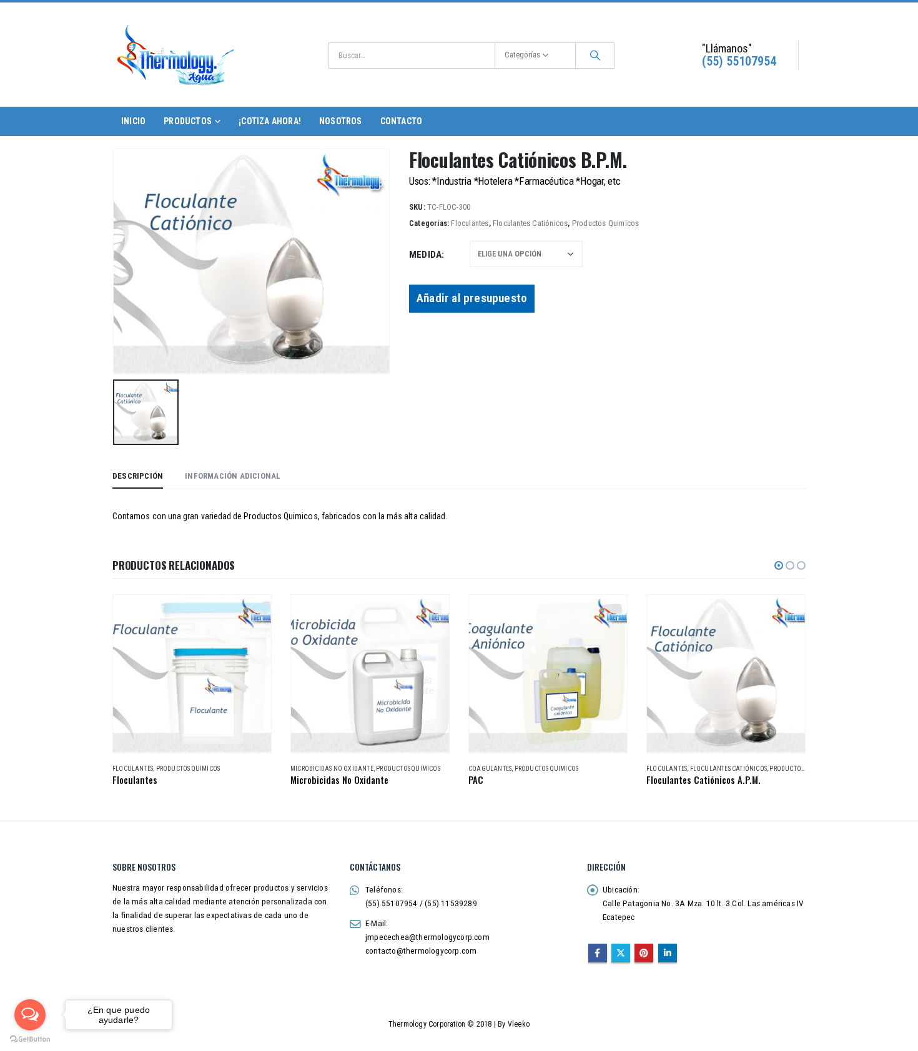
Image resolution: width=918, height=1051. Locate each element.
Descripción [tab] (137, 476)
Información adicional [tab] (232, 476)
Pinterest (643, 953)
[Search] (595, 55)
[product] (192, 674)
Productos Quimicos (605, 223)
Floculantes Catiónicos (530, 223)
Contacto (401, 121)
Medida (425, 254)
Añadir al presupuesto (472, 298)
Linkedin (667, 953)
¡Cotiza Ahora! (270, 121)
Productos (188, 121)
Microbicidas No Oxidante (331, 768)
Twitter (620, 953)
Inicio (133, 121)
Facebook (597, 953)
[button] (778, 565)
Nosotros (340, 121)
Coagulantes (489, 768)
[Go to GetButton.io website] (30, 1038)
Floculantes (469, 223)
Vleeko (519, 1024)
